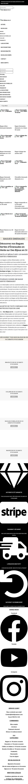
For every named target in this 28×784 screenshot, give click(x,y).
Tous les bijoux (14, 756)
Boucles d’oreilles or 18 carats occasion (14, 749)
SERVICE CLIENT (14, 708)
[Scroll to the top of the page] (0, 783)
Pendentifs (14, 751)
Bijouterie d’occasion (14, 764)
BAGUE (2, 79)
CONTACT (2, 99)
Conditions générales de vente (14, 776)
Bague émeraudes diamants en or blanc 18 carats (21, 128)
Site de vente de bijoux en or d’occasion (14, 766)
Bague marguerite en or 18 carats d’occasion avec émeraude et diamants (21, 205)
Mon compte (14, 724)
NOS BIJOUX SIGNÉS (5, 96)
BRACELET (3, 81)
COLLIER (2, 85)
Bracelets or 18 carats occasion (14, 744)
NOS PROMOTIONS (5, 92)
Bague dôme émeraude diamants (6, 127)
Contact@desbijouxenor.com (14, 714)
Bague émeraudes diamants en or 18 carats (5, 153)
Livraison (14, 727)
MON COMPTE (4, 101)
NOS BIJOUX (3, 76)
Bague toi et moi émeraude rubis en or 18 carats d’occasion (21, 231)
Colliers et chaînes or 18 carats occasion (14, 746)
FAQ (14, 735)
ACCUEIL (2, 74)
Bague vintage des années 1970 (20, 152)
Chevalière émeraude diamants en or (21, 178)
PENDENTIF (3, 88)
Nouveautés (14, 754)
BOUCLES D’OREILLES (6, 83)
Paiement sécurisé (14, 729)
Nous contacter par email (14, 712)
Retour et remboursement (14, 732)
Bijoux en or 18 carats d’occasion (14, 769)
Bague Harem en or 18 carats (6, 230)
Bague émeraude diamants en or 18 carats (5, 178)
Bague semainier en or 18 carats (6, 203)
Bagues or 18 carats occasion (14, 741)
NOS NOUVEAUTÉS (5, 94)
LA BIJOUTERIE (4, 90)
